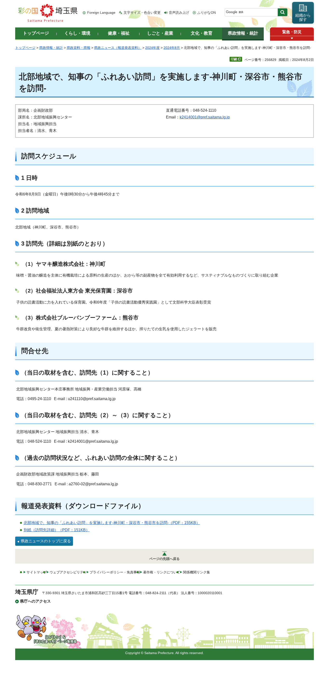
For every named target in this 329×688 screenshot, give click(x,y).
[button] (292, 38)
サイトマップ (36, 572)
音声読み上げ (179, 12)
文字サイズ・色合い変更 (142, 12)
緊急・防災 (292, 32)
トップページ (25, 48)
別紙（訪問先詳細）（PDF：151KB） (57, 530)
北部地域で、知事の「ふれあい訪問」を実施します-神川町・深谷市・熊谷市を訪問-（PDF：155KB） (112, 523)
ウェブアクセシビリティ (68, 572)
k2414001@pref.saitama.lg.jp (205, 117)
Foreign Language (101, 12)
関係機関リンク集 (196, 572)
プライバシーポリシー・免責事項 (115, 572)
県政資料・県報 (78, 48)
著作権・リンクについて (161, 572)
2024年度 (152, 48)
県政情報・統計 (51, 48)
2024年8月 (172, 48)
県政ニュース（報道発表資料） (117, 48)
